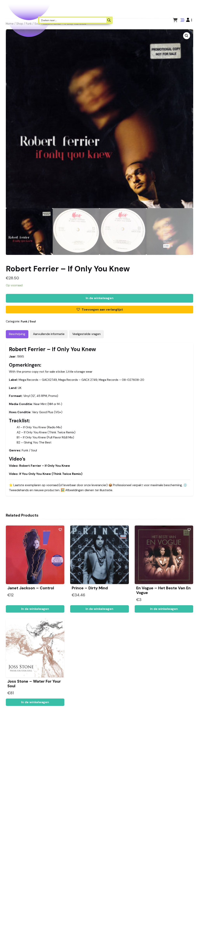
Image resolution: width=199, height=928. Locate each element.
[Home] (185, 919)
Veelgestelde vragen (86, 334)
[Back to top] (193, 919)
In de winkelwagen (99, 298)
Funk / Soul (28, 321)
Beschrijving (17, 334)
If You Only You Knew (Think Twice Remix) (45, 474)
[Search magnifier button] (109, 20)
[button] (189, 20)
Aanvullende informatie (49, 334)
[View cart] (175, 20)
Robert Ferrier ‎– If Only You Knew (39, 466)
